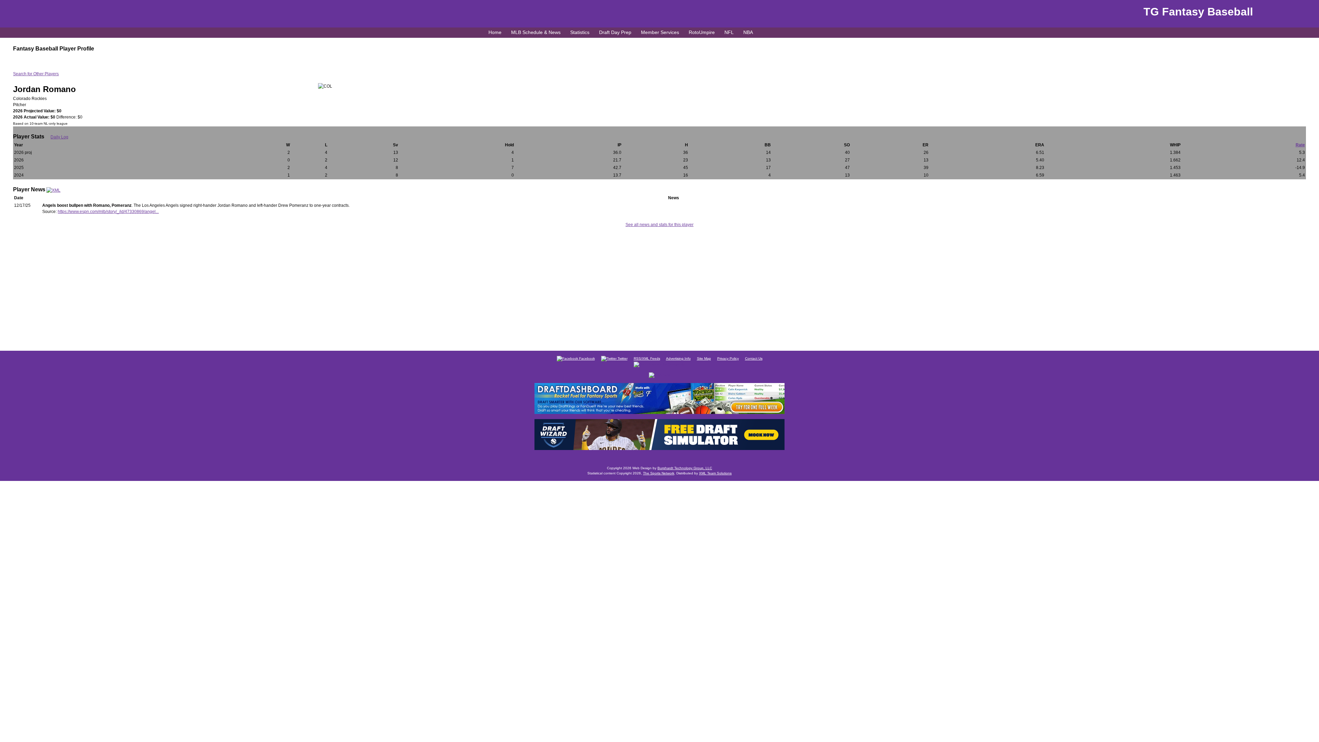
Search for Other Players (36, 73)
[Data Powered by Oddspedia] (659, 364)
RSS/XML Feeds (647, 358)
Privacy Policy (728, 358)
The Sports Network (658, 473)
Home (494, 32)
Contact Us (754, 358)
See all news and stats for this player (659, 224)
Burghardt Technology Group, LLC (684, 468)
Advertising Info (678, 358)
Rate (1300, 145)
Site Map (704, 358)
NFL (729, 32)
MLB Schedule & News (536, 32)
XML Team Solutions (715, 473)
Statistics (579, 32)
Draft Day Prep (615, 32)
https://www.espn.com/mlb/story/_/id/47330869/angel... (108, 211)
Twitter (622, 358)
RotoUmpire (702, 32)
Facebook (586, 358)
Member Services (660, 32)
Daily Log (59, 137)
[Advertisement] (659, 288)
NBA (748, 32)
